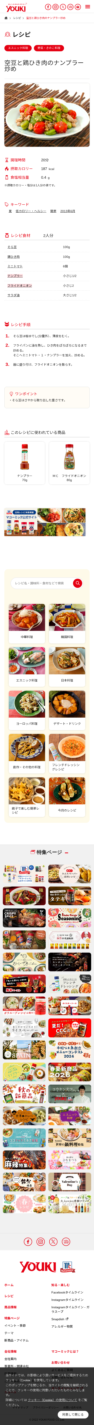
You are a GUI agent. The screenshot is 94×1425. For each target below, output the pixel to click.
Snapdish (57, 1319)
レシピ (9, 1296)
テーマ (9, 1333)
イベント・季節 (15, 1325)
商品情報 (10, 1307)
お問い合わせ (60, 1362)
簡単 (53, 211)
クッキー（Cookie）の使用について (52, 1400)
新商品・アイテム (16, 1340)
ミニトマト (15, 266)
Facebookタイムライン (67, 1292)
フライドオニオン (19, 285)
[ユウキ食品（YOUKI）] (14, 7)
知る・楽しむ (60, 1285)
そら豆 (12, 247)
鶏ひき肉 (13, 256)
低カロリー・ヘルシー (31, 211)
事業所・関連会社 (16, 1366)
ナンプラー (15, 276)
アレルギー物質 (62, 1326)
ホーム (9, 1285)
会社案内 (10, 1359)
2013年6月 (67, 211)
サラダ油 (13, 295)
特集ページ (12, 1318)
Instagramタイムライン (67, 1300)
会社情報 (10, 1351)
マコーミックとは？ (65, 1351)
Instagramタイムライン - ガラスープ (70, 1309)
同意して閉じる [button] (73, 1414)
